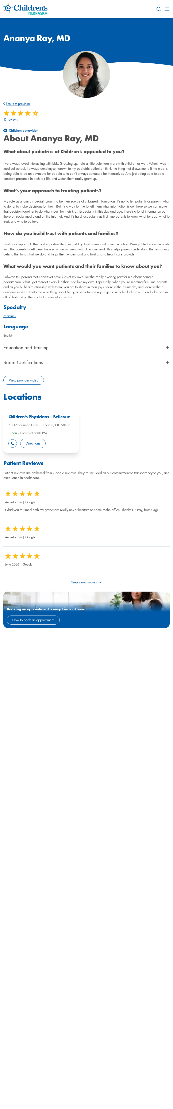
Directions (33, 443)
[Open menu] (167, 9)
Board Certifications (23, 362)
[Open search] (158, 9)
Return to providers (18, 103)
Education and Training (26, 347)
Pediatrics (9, 316)
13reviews (10, 119)
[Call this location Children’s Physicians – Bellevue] (12, 443)
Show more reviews (84, 582)
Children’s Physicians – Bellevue (39, 417)
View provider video (23, 380)
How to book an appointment (33, 619)
